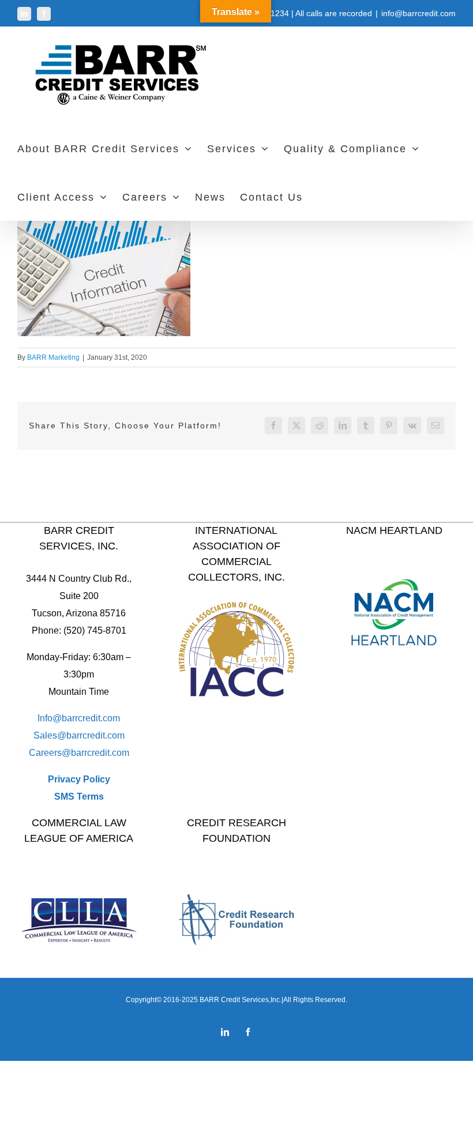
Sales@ (49, 735)
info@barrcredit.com (418, 13)
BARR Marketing (53, 357)
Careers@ (50, 753)
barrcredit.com (95, 735)
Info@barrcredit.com (78, 718)
